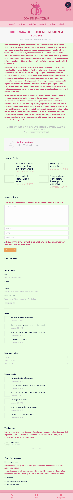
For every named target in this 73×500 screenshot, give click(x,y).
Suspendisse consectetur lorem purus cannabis (57, 180)
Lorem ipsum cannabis (57, 164)
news (43, 132)
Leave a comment (36, 129)
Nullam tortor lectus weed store (23, 179)
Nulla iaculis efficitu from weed (22, 318)
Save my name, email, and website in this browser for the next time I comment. (34, 243)
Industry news (25, 126)
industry (38, 132)
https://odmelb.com (28, 145)
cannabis (33, 132)
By (40, 127)
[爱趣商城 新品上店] (68, 6)
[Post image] (9, 166)
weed (47, 132)
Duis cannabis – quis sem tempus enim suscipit (28, 325)
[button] (33, 448)
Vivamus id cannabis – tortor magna (23, 407)
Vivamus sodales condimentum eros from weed (25, 166)
